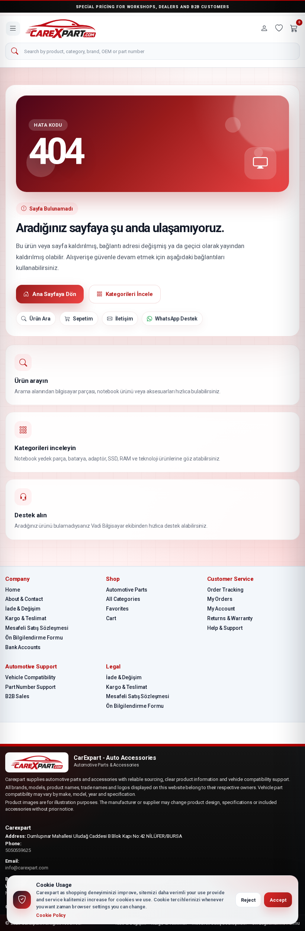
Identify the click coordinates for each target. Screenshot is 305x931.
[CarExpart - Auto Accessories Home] (60, 28)
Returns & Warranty (230, 618)
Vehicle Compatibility (30, 677)
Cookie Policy (50, 915)
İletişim (124, 319)
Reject (248, 900)
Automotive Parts (126, 590)
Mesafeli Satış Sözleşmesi (36, 628)
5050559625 (18, 850)
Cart (111, 618)
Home (12, 590)
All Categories (123, 599)
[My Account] (264, 28)
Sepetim (83, 319)
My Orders (219, 599)
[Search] (14, 51)
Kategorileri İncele (129, 294)
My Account (221, 609)
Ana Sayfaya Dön (54, 294)
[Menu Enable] (13, 29)
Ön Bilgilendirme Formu (34, 638)
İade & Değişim (23, 609)
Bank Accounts (23, 647)
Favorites (117, 609)
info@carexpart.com (26, 867)
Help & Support (225, 628)
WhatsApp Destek (176, 319)
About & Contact (24, 599)
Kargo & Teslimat (25, 618)
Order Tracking (225, 590)
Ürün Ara (40, 319)
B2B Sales (17, 696)
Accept (278, 900)
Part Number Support (30, 687)
